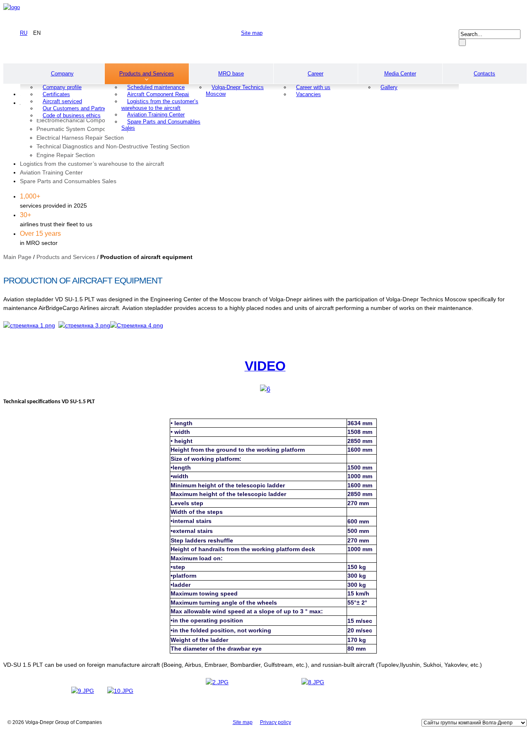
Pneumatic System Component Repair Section (97, 129)
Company (62, 73)
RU (23, 33)
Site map (252, 33)
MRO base (231, 73)
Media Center (400, 73)
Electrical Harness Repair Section (80, 137)
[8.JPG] (312, 682)
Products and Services (146, 73)
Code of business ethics (72, 115)
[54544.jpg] (265, 389)
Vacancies (308, 94)
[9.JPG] (82, 691)
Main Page (17, 257)
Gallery (389, 87)
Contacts (484, 73)
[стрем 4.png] (84, 325)
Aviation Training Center (51, 172)
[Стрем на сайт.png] (136, 325)
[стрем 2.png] (29, 325)
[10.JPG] (120, 691)
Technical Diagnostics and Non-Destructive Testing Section (113, 146)
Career (315, 73)
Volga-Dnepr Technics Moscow (235, 90)
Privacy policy (275, 722)
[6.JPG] (217, 682)
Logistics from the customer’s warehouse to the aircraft (159, 104)
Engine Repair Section (65, 155)
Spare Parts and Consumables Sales (160, 125)
